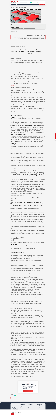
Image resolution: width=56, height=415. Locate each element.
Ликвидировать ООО (13, 85)
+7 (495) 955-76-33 (14, 407)
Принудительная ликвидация (13, 32)
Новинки (21, 407)
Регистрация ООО (38, 406)
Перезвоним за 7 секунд (41, 4)
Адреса (12, 4)
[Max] (32, 2)
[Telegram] (30, 2)
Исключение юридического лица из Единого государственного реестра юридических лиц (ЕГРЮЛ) (21, 33)
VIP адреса (21, 406)
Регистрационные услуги (23, 4)
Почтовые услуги (18, 4)
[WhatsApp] (31, 2)
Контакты (25, 2)
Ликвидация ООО (38, 405)
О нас (20, 2)
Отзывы (23, 2)
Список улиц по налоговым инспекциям (31, 407)
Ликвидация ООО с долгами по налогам (40, 407)
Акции (14, 4)
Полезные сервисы (30, 405)
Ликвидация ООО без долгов (39, 408)
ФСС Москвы (29, 406)
